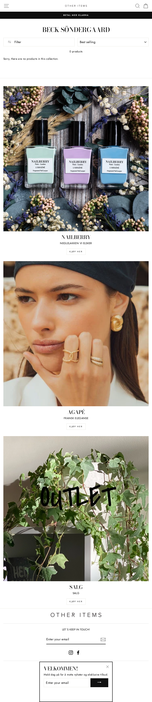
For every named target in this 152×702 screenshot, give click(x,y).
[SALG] (76, 508)
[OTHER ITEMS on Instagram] (71, 652)
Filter (17, 42)
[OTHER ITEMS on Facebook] (78, 652)
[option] (76, 15)
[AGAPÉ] (76, 333)
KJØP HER (76, 251)
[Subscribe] (103, 639)
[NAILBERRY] (76, 158)
